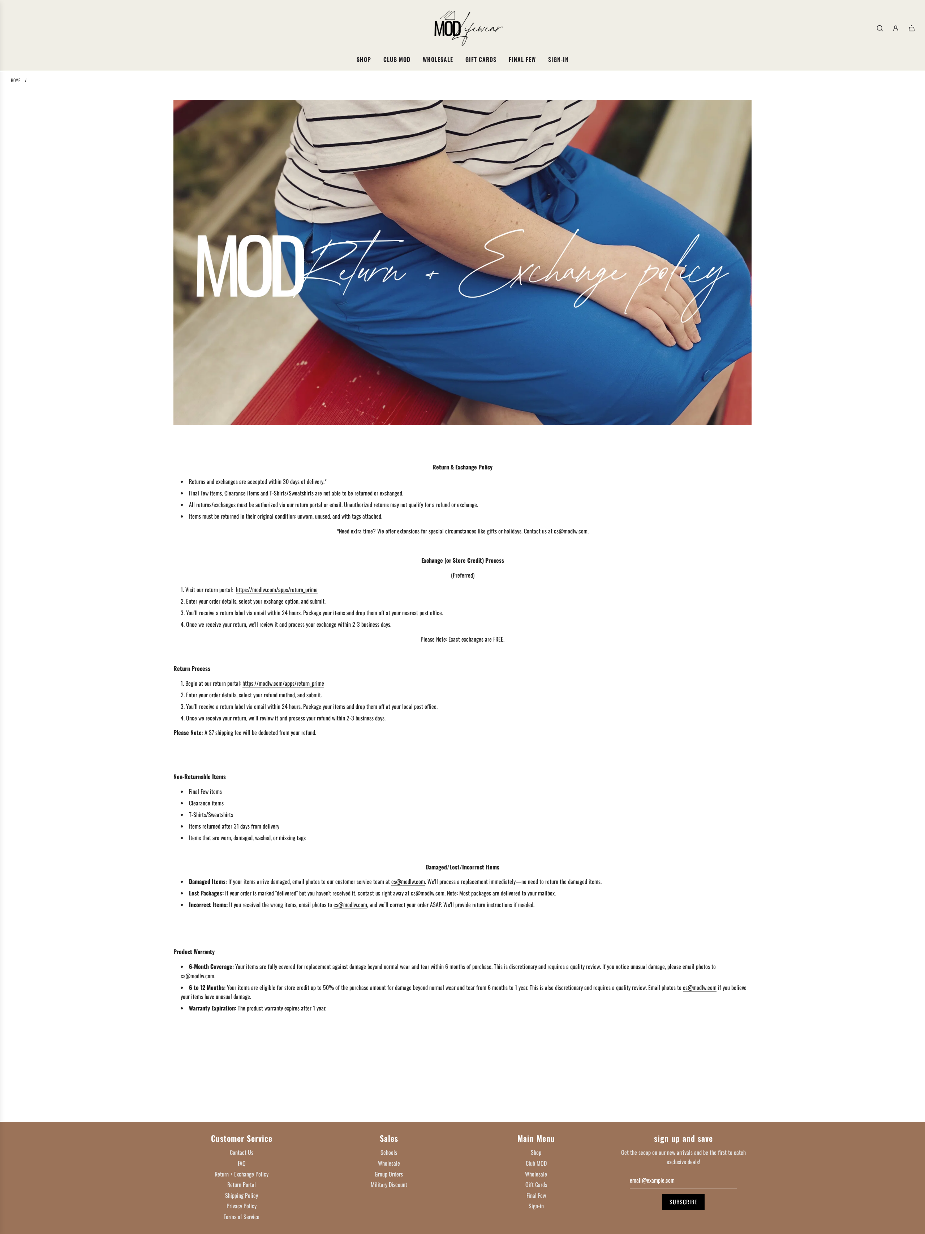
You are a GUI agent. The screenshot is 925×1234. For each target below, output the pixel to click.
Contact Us (241, 1152)
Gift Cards (536, 1184)
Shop (536, 1152)
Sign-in (536, 1205)
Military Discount (389, 1184)
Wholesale (389, 1163)
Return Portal (241, 1184)
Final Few (536, 1195)
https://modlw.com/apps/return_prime (277, 589)
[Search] (880, 28)
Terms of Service (241, 1216)
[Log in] (896, 28)
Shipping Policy (241, 1195)
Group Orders (389, 1174)
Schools (388, 1152)
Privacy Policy (242, 1205)
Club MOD (536, 1163)
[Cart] (912, 28)
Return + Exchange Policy (241, 1174)
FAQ (242, 1163)
